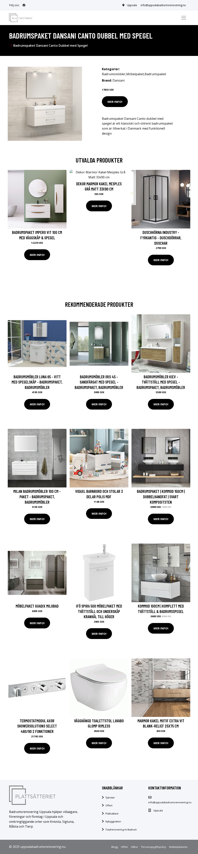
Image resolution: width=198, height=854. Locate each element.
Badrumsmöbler (113, 74)
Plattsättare (112, 813)
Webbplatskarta (178, 847)
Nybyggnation (113, 821)
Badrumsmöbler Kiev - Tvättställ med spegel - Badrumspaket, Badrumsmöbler (161, 382)
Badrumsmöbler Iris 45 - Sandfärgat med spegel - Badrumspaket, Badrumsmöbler (99, 382)
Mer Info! (115, 102)
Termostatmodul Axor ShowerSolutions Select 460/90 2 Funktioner (37, 726)
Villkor (134, 847)
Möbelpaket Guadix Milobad (37, 606)
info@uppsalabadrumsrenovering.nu (163, 5)
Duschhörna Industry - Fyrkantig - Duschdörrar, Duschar (160, 237)
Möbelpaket (135, 74)
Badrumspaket (155, 74)
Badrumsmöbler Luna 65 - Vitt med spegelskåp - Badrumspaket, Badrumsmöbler (37, 382)
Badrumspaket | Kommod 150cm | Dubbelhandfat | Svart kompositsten (161, 496)
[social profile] (24, 5)
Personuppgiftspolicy (153, 847)
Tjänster (110, 797)
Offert (108, 805)
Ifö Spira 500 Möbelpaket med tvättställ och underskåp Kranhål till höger (99, 611)
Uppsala (132, 5)
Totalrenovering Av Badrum (121, 829)
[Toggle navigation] (183, 17)
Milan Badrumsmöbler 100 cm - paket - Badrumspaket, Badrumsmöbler (37, 496)
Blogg (114, 847)
